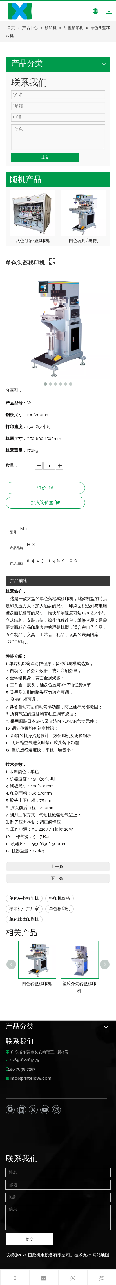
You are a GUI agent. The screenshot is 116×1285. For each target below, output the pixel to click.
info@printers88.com (30, 1078)
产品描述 (18, 580)
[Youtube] (44, 1109)
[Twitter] (33, 1109)
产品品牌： (18, 548)
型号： (15, 532)
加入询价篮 (42, 502)
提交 (45, 157)
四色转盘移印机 (37, 983)
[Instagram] (56, 1109)
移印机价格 (59, 898)
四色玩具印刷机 (83, 240)
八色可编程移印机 (33, 240)
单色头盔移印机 (24, 898)
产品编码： (18, 564)
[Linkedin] (21, 1109)
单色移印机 (59, 908)
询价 (41, 488)
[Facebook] (10, 1109)
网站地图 (100, 1255)
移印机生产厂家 (24, 908)
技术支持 (82, 1255)
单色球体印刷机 (24, 919)
